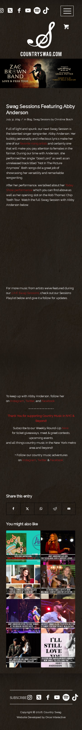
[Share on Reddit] (55, 509)
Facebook (56, 460)
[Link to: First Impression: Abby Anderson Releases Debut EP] (23, 547)
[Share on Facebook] (13, 509)
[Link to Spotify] (37, 10)
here (65, 428)
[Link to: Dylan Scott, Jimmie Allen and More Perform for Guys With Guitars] (58, 616)
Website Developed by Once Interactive (41, 717)
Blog (29, 119)
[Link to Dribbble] (46, 10)
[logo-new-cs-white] (41, 35)
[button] (41, 73)
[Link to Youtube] (28, 10)
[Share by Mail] (69, 509)
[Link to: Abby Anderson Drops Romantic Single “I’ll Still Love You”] (58, 650)
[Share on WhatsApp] (41, 509)
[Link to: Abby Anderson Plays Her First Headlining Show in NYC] (58, 547)
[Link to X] (10, 10)
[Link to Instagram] (29, 697)
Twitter (30, 401)
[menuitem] (68, 11)
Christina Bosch (64, 119)
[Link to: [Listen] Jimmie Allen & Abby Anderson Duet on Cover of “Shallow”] (23, 650)
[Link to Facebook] (19, 10)
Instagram (17, 401)
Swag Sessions (41, 119)
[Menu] (67, 11)
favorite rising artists (33, 143)
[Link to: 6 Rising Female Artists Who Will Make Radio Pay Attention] (58, 582)
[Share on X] (27, 509)
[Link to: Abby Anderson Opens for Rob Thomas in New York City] (23, 616)
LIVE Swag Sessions (25, 293)
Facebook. (48, 401)
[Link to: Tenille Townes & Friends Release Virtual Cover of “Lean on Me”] (23, 582)
